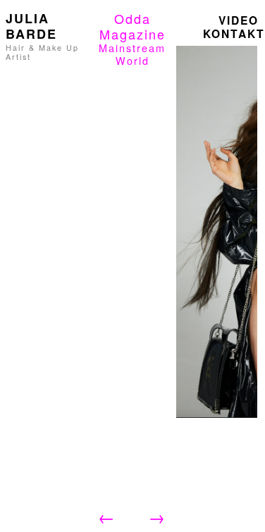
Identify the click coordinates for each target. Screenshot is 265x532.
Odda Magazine (132, 26)
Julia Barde (31, 26)
